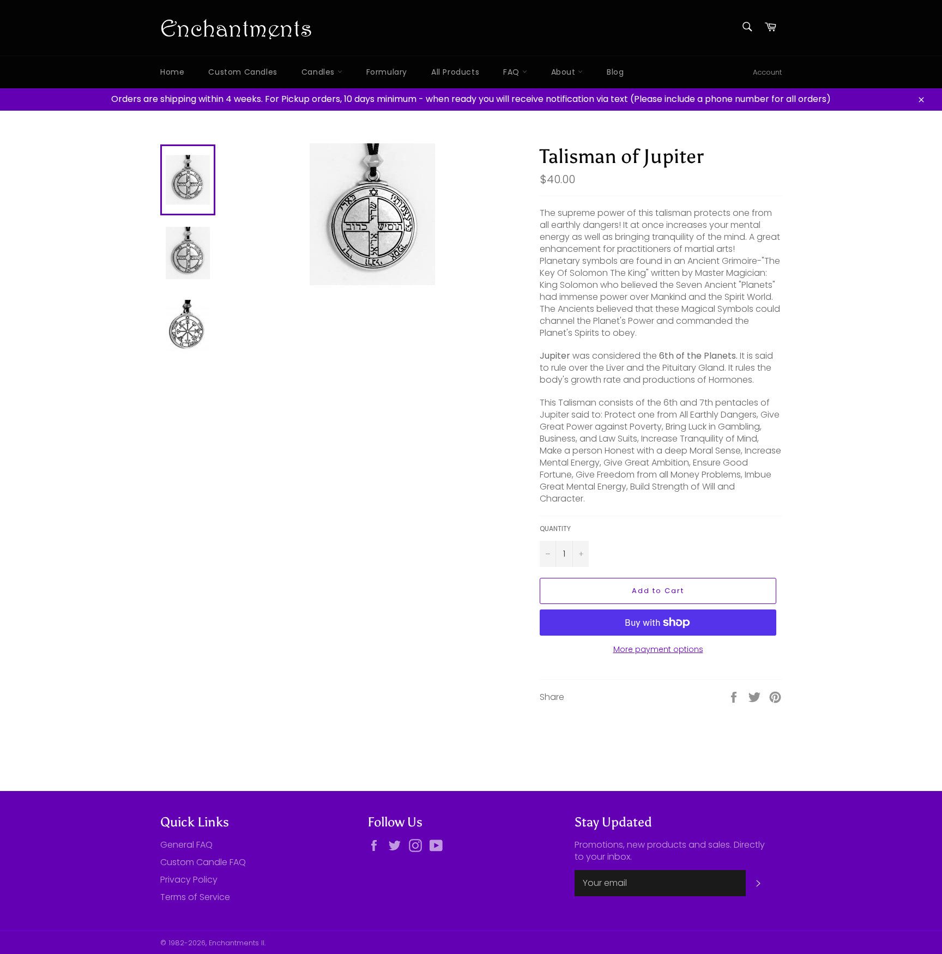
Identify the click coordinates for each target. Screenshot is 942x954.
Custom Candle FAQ (203, 862)
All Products (455, 72)
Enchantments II (236, 942)
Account (767, 72)
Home (172, 72)
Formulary (386, 72)
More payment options (658, 649)
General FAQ (186, 844)
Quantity (555, 528)
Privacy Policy (189, 879)
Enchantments (236, 27)
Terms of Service (195, 897)
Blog (615, 72)
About (564, 72)
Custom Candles (242, 72)
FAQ (512, 72)
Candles (319, 72)
